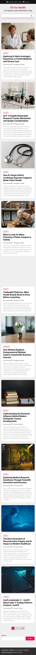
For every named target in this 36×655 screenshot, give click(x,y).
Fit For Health (18, 7)
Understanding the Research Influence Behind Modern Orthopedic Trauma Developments (16, 417)
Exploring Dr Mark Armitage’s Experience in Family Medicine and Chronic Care (17, 59)
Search (3, 635)
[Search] (31, 16)
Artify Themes (17, 652)
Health (5, 53)
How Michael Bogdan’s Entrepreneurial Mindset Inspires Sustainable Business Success (17, 353)
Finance (6, 597)
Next (23, 628)
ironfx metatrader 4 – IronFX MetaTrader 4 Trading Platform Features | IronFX (17, 602)
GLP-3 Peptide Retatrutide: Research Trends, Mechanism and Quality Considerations (17, 118)
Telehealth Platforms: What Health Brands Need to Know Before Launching (16, 294)
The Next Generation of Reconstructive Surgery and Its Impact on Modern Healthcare (17, 541)
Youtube (27, 2)
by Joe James (7, 64)
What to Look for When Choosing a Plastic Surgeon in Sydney (17, 237)
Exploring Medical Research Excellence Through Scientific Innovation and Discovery (17, 480)
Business (6, 346)
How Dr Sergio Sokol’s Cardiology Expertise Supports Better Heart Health (17, 177)
